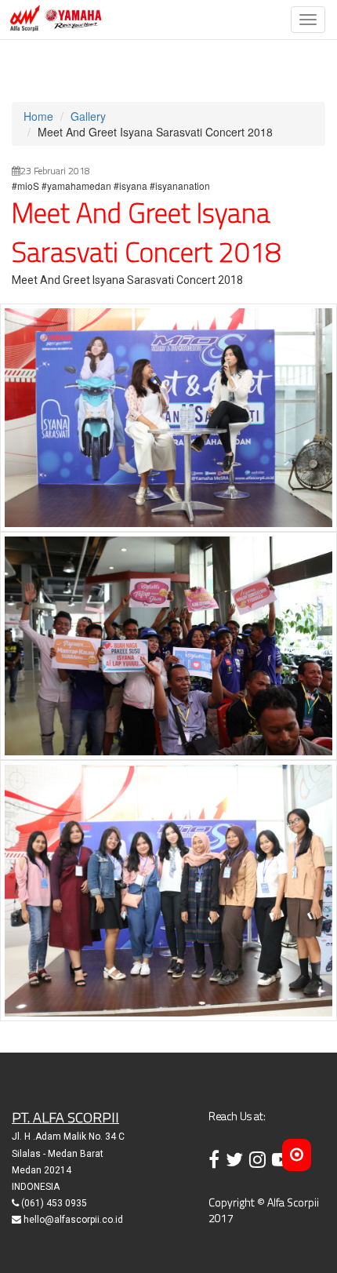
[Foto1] (168, 416)
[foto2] (168, 644)
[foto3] (168, 889)
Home (38, 116)
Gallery (88, 116)
